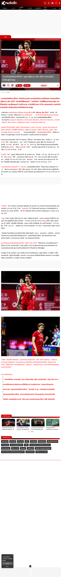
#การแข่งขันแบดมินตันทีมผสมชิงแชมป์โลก (13, 452)
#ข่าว (26, 441)
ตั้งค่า (7, 566)
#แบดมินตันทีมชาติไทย (16, 445)
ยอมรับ (7, 563)
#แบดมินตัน (5, 445)
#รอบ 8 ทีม (15, 448)
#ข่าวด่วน (20, 441)
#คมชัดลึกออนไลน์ (52, 441)
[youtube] (52, 3)
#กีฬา (26, 445)
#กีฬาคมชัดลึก (30, 452)
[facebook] (45, 3)
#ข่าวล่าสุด (5, 441)
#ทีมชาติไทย (42, 441)
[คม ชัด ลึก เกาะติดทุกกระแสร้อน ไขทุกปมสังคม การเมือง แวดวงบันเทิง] (30, 3)
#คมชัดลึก (33, 441)
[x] (48, 3)
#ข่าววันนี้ (12, 441)
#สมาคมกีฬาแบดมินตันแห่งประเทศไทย (40, 445)
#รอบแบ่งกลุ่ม (6, 448)
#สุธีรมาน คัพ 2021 (41, 452)
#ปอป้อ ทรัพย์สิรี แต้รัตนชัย (43, 448)
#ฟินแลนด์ (30, 448)
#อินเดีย (23, 448)
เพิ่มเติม (4, 560)
